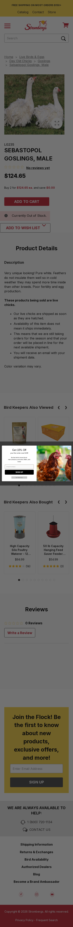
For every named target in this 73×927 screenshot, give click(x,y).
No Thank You (19, 477)
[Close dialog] (68, 447)
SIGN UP (19, 472)
